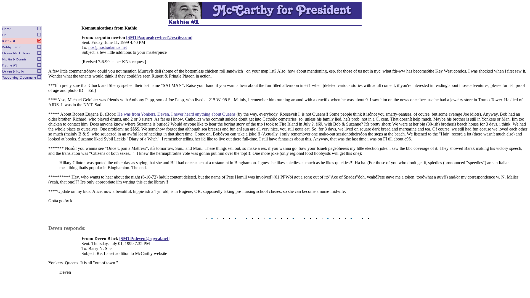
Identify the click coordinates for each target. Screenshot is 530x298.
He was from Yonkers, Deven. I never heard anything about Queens (177, 114)
